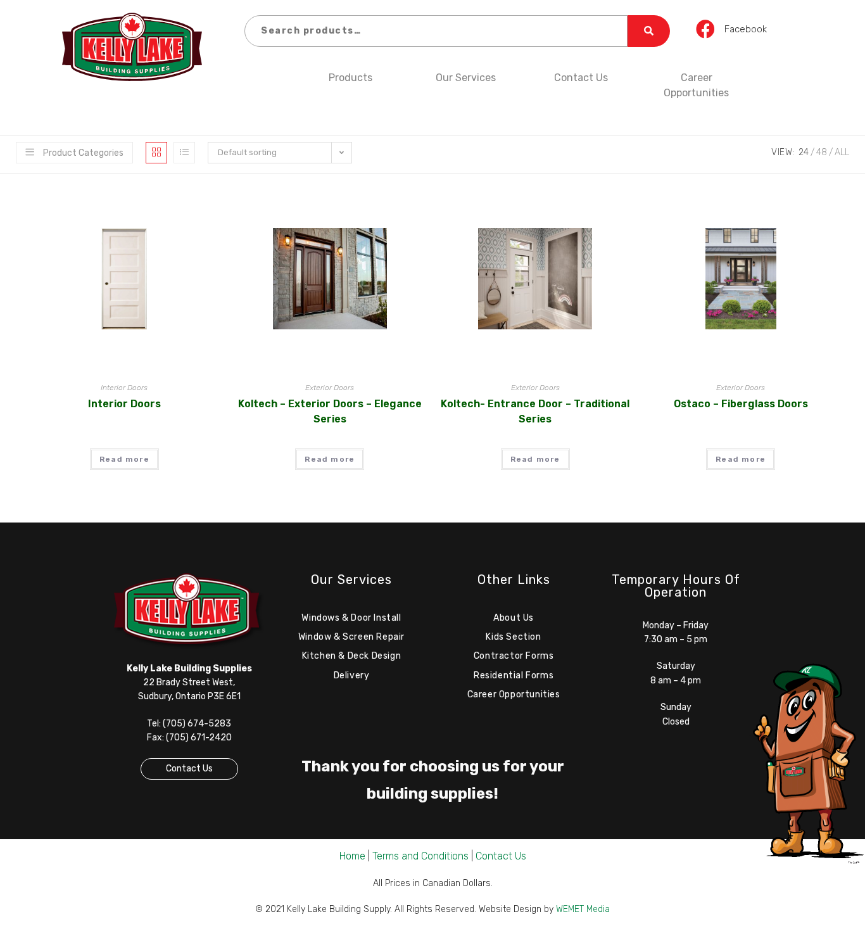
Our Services (466, 78)
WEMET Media (583, 909)
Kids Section (513, 636)
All (842, 152)
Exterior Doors (329, 387)
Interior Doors (124, 387)
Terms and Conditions (420, 856)
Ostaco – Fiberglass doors (741, 404)
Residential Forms (513, 675)
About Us (513, 617)
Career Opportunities (696, 85)
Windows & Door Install (351, 617)
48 (821, 152)
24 (804, 152)
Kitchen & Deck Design (351, 655)
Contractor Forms (514, 655)
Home (352, 856)
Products (350, 78)
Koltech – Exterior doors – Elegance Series (330, 411)
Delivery (352, 675)
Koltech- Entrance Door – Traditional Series (535, 411)
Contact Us (581, 78)
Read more (124, 459)
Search (649, 31)
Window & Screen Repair (351, 636)
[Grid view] (156, 152)
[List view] (184, 152)
